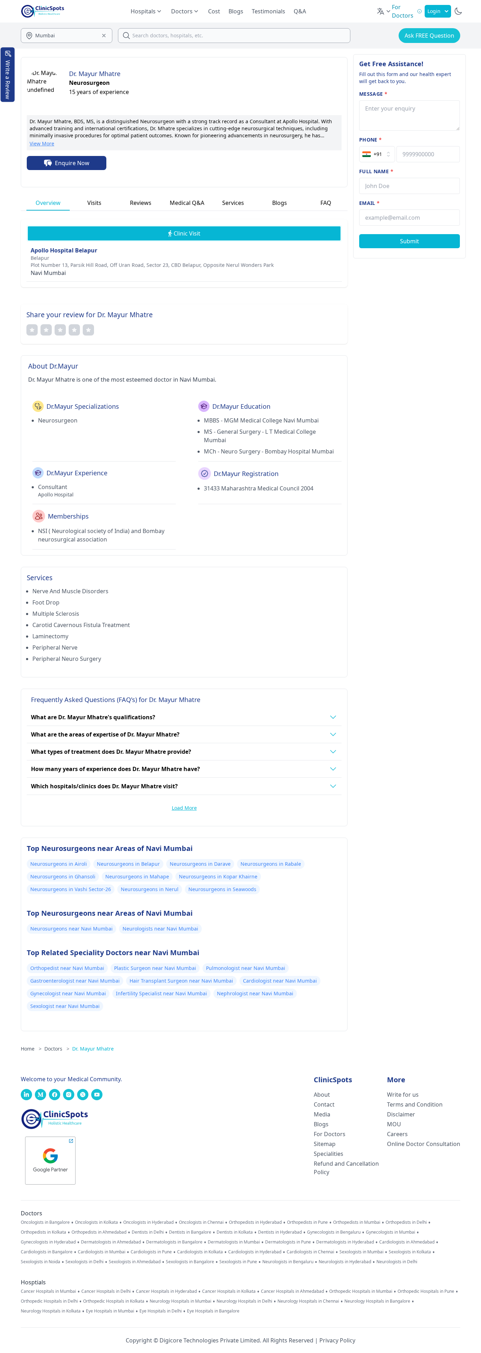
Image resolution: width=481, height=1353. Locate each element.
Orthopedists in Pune (307, 1222)
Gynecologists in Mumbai (390, 1232)
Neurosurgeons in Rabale (271, 863)
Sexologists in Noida (40, 1262)
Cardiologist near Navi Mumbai (280, 980)
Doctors (56, 1048)
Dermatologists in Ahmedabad (111, 1242)
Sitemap (325, 1144)
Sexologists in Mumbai (361, 1252)
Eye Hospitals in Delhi (160, 1311)
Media (322, 1114)
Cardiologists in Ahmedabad (407, 1242)
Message (373, 93)
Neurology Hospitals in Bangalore (377, 1301)
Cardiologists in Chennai (310, 1252)
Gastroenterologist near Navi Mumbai (75, 980)
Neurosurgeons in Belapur (128, 863)
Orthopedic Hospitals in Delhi (49, 1301)
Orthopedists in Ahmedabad (98, 1232)
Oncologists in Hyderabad (148, 1222)
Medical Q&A (187, 203)
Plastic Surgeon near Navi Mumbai (155, 968)
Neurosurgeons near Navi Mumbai (71, 928)
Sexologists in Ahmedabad (135, 1262)
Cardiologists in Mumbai (101, 1252)
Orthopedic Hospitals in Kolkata (113, 1301)
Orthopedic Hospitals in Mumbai (360, 1291)
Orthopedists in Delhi (406, 1222)
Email (369, 203)
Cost (214, 11)
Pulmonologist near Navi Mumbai (245, 968)
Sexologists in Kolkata (410, 1252)
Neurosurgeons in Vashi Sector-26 (70, 889)
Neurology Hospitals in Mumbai (180, 1301)
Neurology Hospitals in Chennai (308, 1301)
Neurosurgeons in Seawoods (222, 889)
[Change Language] (384, 11)
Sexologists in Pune (238, 1262)
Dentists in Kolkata (235, 1232)
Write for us (403, 1094)
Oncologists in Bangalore (45, 1222)
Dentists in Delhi (148, 1232)
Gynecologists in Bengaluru (334, 1232)
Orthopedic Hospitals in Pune (426, 1291)
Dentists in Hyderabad (280, 1232)
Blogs (236, 11)
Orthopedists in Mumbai (356, 1222)
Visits (94, 203)
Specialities (328, 1154)
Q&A (300, 11)
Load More (184, 807)
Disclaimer (401, 1114)
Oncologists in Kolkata (96, 1222)
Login (434, 11)
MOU (394, 1124)
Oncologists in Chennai (201, 1222)
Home (31, 1048)
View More (42, 143)
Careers (397, 1134)
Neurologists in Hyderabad (345, 1262)
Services (233, 203)
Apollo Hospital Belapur (64, 250)
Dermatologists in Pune (288, 1242)
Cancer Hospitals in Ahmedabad (292, 1291)
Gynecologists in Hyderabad (48, 1242)
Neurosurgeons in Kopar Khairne (218, 876)
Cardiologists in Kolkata (200, 1252)
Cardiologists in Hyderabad (254, 1252)
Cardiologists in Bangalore (47, 1252)
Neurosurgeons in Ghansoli (62, 876)
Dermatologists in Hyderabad (345, 1242)
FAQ (325, 203)
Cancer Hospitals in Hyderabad (166, 1291)
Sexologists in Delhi (84, 1262)
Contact (324, 1104)
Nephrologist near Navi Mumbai (255, 993)
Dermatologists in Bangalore (174, 1242)
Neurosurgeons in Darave (200, 863)
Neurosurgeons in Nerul (150, 889)
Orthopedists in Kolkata (43, 1232)
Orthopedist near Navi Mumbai (67, 968)
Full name (376, 171)
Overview (48, 203)
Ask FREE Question (429, 35)
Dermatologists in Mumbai (234, 1242)
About (322, 1094)
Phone (370, 139)
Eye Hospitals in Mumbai (110, 1311)
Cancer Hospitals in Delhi (106, 1291)
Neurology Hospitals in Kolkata (51, 1311)
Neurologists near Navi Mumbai (160, 928)
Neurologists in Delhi (396, 1262)
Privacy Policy (337, 1340)
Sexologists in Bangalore (190, 1262)
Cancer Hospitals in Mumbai (48, 1291)
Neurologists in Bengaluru (287, 1262)
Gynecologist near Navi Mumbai (68, 993)
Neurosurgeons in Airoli (58, 863)
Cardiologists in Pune (151, 1252)
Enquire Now (72, 163)
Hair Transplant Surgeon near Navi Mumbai (181, 980)
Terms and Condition (415, 1104)
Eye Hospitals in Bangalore (213, 1311)
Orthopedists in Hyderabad (255, 1222)
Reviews (140, 203)
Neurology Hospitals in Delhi (244, 1301)
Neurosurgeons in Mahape (137, 876)
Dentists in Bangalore (190, 1232)
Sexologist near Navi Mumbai (65, 1006)
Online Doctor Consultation (423, 1144)
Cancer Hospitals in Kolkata (229, 1291)
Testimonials (268, 11)
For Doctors (329, 1134)
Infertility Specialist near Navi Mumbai (161, 993)
